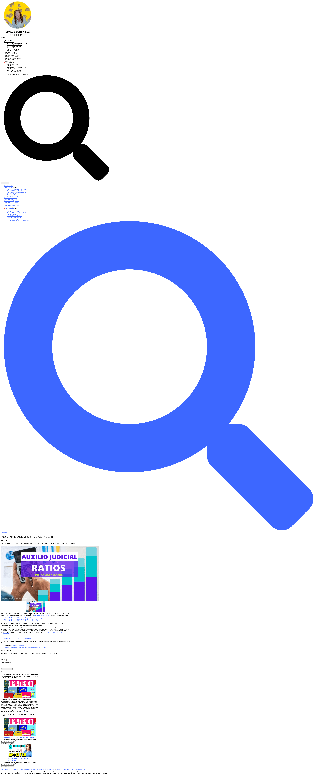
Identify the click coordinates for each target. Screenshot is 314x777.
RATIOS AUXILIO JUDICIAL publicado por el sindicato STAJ (21, 619)
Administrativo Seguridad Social (16, 46)
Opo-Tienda (4, 769)
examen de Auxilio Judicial (41, 615)
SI (24, 711)
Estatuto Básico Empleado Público (17, 67)
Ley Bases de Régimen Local (15, 73)
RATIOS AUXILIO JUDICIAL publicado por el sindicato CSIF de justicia (24, 621)
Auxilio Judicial (11, 48)
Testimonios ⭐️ (8, 61)
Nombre (3, 659)
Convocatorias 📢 (9, 42)
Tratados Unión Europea (14, 71)
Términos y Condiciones (28, 769)
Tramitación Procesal (13, 49)
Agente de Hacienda (13, 50)
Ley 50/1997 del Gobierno (14, 70)
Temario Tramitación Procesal (12, 58)
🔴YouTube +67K (9, 62)
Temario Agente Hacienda (11, 59)
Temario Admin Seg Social (11, 55)
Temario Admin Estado (10, 53)
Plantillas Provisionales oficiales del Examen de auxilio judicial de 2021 (25, 647)
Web (2, 665)
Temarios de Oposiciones (77, 769)
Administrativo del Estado (14, 45)
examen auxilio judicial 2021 (19, 645)
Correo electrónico (6, 662)
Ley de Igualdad (12, 68)
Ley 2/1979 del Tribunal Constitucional (18, 74)
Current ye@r (5, 671)
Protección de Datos (49, 769)
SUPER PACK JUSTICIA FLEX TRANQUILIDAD (18, 638)
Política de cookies (14, 769)
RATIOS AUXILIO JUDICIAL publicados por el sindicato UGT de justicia (24, 618)
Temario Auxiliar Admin (10, 52)
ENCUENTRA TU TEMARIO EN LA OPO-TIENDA (19, 737)
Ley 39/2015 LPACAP (13, 64)
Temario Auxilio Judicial (11, 56)
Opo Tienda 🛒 (8, 40)
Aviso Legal (39, 769)
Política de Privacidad (62, 769)
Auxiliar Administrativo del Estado (17, 43)
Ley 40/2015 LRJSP (13, 65)
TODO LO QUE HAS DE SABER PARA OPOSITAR (18, 759)
